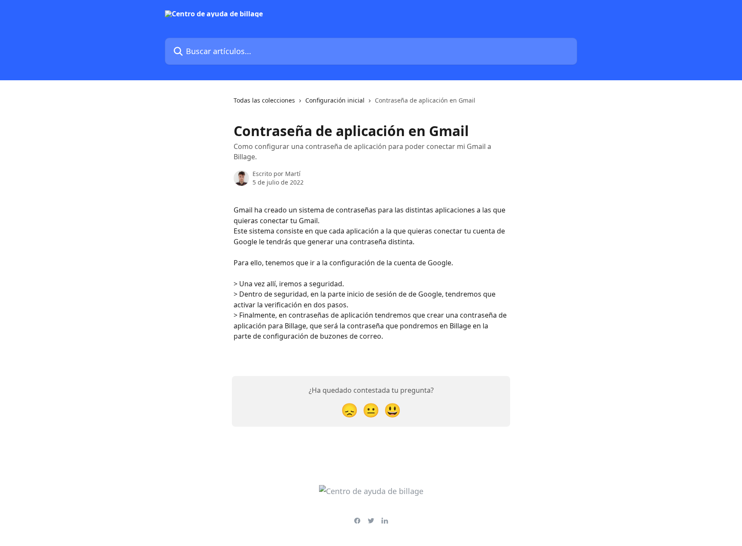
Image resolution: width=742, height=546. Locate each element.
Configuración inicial (335, 100)
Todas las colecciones (264, 100)
